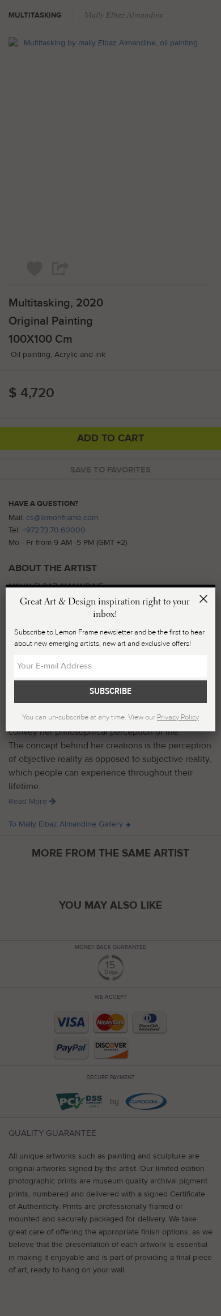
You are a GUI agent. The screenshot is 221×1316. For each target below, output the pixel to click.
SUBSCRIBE (110, 691)
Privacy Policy (178, 717)
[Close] (205, 600)
